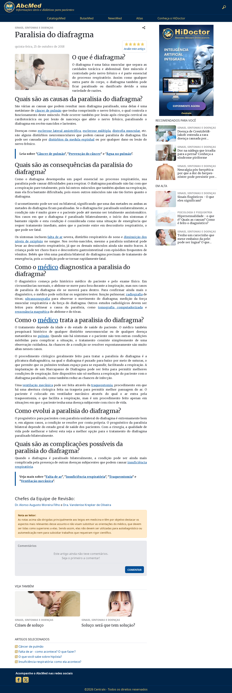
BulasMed (87, 18)
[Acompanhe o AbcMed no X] (26, 680)
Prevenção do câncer (85, 154)
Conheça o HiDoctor (171, 18)
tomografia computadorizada (120, 307)
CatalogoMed (56, 18)
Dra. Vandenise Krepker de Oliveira (87, 505)
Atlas (139, 18)
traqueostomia (102, 385)
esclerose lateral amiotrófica (59, 131)
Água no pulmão (118, 154)
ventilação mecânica (37, 385)
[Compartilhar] (144, 27)
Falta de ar (54, 476)
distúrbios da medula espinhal (71, 139)
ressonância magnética (32, 311)
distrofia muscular (126, 131)
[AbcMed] (39, 7)
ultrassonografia (37, 298)
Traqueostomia (120, 476)
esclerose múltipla (97, 131)
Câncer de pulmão (51, 154)
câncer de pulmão (48, 110)
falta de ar (55, 237)
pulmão (43, 336)
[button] (224, 7)
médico (48, 267)
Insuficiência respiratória (85, 476)
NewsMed (115, 18)
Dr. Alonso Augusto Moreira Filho (37, 505)
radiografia (134, 294)
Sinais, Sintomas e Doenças (34, 27)
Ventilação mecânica (37, 481)
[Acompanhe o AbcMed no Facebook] (18, 680)
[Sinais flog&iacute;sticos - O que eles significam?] (166, 199)
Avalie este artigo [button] (134, 48)
